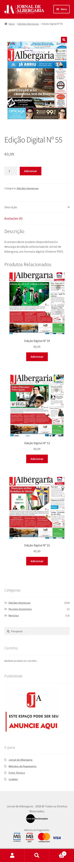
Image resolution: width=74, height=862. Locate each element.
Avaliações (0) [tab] (13, 218)
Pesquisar (37, 855)
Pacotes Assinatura (20, 609)
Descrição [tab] (10, 207)
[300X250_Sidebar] (37, 710)
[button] (64, 40)
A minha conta (12, 855)
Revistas (14, 615)
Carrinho (57, 852)
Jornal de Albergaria (20, 759)
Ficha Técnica (17, 772)
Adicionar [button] (37, 356)
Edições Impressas (28, 24)
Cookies (13, 779)
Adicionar (30, 171)
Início (12, 24)
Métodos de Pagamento (22, 766)
